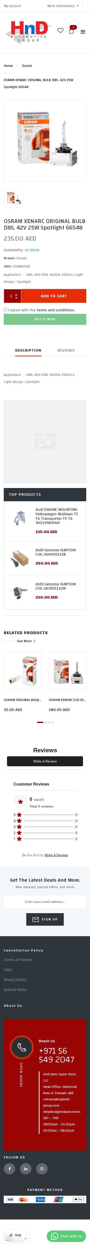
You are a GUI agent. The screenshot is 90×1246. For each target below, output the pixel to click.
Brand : (10, 258)
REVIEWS (66, 350)
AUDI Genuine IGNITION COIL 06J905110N (56, 586)
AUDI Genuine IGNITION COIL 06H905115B (56, 552)
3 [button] (49, 722)
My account (12, 6)
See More (24, 641)
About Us (13, 1006)
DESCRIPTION (28, 350)
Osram (27, 66)
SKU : (8, 266)
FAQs (8, 969)
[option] (45, 140)
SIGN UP (49, 919)
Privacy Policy (15, 979)
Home (8, 66)
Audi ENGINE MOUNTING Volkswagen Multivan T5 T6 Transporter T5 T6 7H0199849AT (57, 516)
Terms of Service (18, 959)
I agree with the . (41, 310)
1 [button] (40, 722)
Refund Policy (15, 989)
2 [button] (45, 722)
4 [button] (52, 722)
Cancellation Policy (24, 950)
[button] (63, 6)
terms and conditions (55, 310)
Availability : (14, 250)
